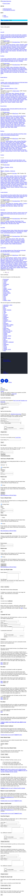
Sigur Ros (16, 123)
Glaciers (16, 95)
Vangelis (2, 127)
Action (17, 44)
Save (2, 598)
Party (14, 99)
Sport (4, 296)
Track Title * (3, 620)
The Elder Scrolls (8, 72)
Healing (2, 119)
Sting (18, 100)
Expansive (24, 261)
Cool (4, 313)
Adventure (21, 44)
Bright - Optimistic (7, 309)
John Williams (19, 222)
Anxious (19, 141)
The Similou (15, 185)
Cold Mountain (4, 69)
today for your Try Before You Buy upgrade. (13, 788)
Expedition (3, 205)
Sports (4, 297)
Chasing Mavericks (7, 47)
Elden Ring (10, 222)
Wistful (15, 127)
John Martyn (21, 97)
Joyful (25, 97)
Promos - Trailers (7, 292)
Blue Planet (23, 116)
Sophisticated (17, 242)
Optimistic (22, 241)
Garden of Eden (3, 247)
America (20, 203)
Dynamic (2, 95)
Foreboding (7, 146)
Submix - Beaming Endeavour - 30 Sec (9, 88)
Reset (2, 442)
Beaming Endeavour (4, 77)
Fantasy (11, 241)
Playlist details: (4, 543)
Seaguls (11, 100)
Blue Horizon (23, 68)
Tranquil (5, 346)
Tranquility (6, 243)
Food (4, 286)
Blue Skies (22, 93)
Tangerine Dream (9, 151)
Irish (11, 70)
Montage (13, 182)
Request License (4, 874)
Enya (18, 144)
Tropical (9, 102)
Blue (4, 307)
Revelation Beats (16, 42)
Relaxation (17, 99)
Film (7, 48)
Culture (4, 281)
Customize (3, 639)
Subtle (15, 124)
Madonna (3, 182)
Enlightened (5, 317)
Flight (24, 144)
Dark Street (13, 143)
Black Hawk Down (15, 68)
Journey (12, 147)
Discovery (3, 118)
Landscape (14, 98)
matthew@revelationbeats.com (7, 797)
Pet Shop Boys (4, 183)
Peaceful (2, 242)
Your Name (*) (4, 418)
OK (9, 885)
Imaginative (5, 323)
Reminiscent (3, 123)
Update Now (3, 564)
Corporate (19, 94)
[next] (10, 382)
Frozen (18, 118)
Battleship (9, 68)
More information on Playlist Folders (8, 495)
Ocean (6, 99)
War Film (3, 52)
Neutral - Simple (6, 332)
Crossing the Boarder (4, 192)
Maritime (11, 265)
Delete (6, 743)
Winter (6, 52)
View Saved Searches (5, 455)
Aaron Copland (9, 116)
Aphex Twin (16, 175)
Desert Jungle (3, 209)
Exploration (8, 262)
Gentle (11, 146)
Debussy (17, 117)
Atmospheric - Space (7, 305)
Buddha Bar (7, 240)
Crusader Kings (9, 204)
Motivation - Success (7, 330)
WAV (2, 664)
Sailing (5, 100)
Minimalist (7, 120)
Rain (2, 122)
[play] (2, 382)
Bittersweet (5, 306)
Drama (4, 283)
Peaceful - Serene (7, 338)
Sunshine (2, 102)
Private (3, 485)
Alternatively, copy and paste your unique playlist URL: (13, 580)
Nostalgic (12, 120)
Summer (21, 100)
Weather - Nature (7, 300)
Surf (6, 102)
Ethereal (8, 241)
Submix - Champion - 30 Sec (7, 167)
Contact (2, 391)
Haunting (20, 146)
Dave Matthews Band (22, 69)
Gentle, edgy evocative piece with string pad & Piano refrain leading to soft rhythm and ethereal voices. (13, 134)
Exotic (6, 95)
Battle (5, 68)
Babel (2, 68)
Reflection (10, 122)
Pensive (10, 148)
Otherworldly (7, 266)
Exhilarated (5, 319)
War (26, 50)
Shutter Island (16, 49)
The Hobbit (19, 50)
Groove (20, 95)
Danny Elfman (7, 143)
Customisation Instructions (6, 630)
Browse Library (6, 3)
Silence (20, 123)
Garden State (11, 95)
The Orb (15, 151)
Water (21, 102)
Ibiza (13, 180)
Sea (8, 100)
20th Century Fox (9, 203)
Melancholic (6, 328)
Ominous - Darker (7, 335)
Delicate (21, 117)
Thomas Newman (9, 125)
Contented (14, 94)
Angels (15, 141)
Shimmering (5, 344)
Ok (1, 611)
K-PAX (14, 70)
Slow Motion (3, 267)
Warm (4, 350)
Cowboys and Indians (21, 47)
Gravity (18, 241)
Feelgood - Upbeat (7, 321)
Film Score (11, 48)
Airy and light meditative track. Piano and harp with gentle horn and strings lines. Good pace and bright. (13, 251)
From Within (3, 227)
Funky (4, 322)
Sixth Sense (22, 266)
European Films (15, 179)
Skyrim (21, 49)
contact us (5, 373)
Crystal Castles (4, 179)
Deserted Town (20, 204)
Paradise (10, 99)
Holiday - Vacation (7, 289)
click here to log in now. (16, 414)
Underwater (22, 125)
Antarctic (12, 175)
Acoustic (7, 67)
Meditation (6, 148)
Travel (4, 299)
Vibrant (17, 102)
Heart (5, 119)
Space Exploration (18, 149)
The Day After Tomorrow (10, 50)
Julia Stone (3, 98)
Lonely (4, 327)
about (4, 371)
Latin (19, 205)
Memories (3, 120)
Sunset (22, 124)
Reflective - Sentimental (8, 342)
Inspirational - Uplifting (8, 324)
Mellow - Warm (6, 329)
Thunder (8, 187)
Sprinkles (18, 267)
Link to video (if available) (6, 626)
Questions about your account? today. (11, 734)
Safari (2, 100)
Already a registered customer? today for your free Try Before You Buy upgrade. (14, 771)
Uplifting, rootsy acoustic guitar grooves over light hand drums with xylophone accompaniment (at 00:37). (14, 83)
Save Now (3, 454)
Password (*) (3, 404)
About (4, 15)
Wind (25, 72)
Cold (13, 142)
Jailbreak (15, 205)
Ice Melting (14, 119)
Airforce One (22, 67)
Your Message (4, 579)
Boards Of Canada (18, 177)
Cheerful (2, 94)
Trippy (18, 151)
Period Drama (6, 291)
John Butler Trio (14, 97)
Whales (25, 267)
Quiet (4, 339)
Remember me (5, 407)
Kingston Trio (9, 98)
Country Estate (15, 260)
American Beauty (16, 116)
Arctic (21, 175)
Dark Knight (3, 48)
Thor (23, 50)
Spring (12, 124)
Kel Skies (15, 173)
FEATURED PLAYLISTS (9, 10)
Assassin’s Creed (5, 45)
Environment (6, 284)
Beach (13, 93)
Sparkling (8, 184)
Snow (20, 70)
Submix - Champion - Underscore (8, 171)
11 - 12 (7, 272)
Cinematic (14, 47)
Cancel (2, 743)
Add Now (3, 470)
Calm (12, 117)
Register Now (3, 432)
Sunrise (18, 124)
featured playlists (7, 361)
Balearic (25, 175)
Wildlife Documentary (17, 243)
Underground (17, 125)
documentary (18, 240)
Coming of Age (8, 94)
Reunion (22, 99)
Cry (14, 117)
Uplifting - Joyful (7, 349)
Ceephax (5, 178)
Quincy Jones (8, 242)
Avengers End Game (14, 45)
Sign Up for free (16, 400)
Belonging (17, 93)
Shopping (5, 295)
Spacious (8, 124)
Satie (10, 123)
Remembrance (21, 122)
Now (2, 507)
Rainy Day (5, 122)
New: (3, 471)
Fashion (5, 285)
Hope (23, 95)
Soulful (4, 345)
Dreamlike (5, 314)
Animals (7, 175)
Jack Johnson (7, 97)
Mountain (19, 98)
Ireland (7, 70)
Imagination (19, 119)
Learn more (14, 393)
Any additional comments (6, 832)
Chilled (10, 142)
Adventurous (16, 67)
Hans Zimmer (22, 48)
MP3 (2, 662)
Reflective (5, 340)
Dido (23, 94)
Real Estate (5, 294)
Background (6, 279)
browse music (6, 359)
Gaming (5, 288)
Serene (4, 343)
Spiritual (11, 267)
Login (2, 408)
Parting (24, 120)
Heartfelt (9, 119)
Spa (12, 149)
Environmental (13, 144)
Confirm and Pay (4, 885)
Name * (2, 622)
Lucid (21, 147)
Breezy (4, 308)
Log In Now (18, 437)
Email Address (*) (4, 403)
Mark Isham (7, 182)
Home (2, 20)
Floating (2, 146)
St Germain (13, 184)
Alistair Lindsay (16, 90)
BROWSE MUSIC (7, 8)
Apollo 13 (24, 257)
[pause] (6, 382)
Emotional (7, 118)
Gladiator (16, 48)
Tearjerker (3, 125)
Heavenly (11, 263)
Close (2, 586)
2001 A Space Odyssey (10, 44)
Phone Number (4, 625)
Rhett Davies (15, 113)
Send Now (7, 586)
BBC (17, 238)
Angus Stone (8, 93)
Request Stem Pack (5, 841)
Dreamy (23, 240)
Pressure (9, 183)
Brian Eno (8, 117)
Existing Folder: (5, 467)
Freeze (15, 118)
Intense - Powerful (7, 326)
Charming (12, 240)
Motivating (3, 49)
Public (3, 479)
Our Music (6, 20)
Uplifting (13, 102)
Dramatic (7, 144)
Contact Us (5, 16)
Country (2, 423)
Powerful (8, 49)
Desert (2, 70)
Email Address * (4, 572)
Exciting (21, 179)
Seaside (14, 100)
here (22, 608)
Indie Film (8, 147)
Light (24, 119)
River (11, 49)
